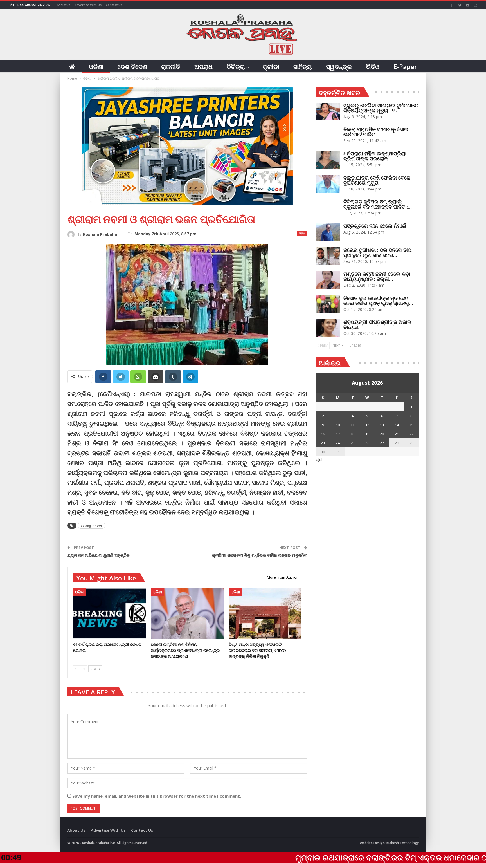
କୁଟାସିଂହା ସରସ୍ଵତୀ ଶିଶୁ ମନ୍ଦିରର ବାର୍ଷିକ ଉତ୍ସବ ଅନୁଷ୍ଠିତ (259, 555)
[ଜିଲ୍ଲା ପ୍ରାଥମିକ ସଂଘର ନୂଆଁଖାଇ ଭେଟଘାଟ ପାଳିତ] (328, 136)
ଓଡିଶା (96, 66)
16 (323, 433)
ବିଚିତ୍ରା (236, 66)
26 (367, 442)
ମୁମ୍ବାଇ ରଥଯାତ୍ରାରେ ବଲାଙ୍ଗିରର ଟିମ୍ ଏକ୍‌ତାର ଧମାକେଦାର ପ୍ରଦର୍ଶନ (352, 857)
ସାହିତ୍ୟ (302, 66)
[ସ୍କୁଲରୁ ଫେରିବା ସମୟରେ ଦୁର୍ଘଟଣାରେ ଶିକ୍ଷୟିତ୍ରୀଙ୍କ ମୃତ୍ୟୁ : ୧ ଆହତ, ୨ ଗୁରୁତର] (328, 112)
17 (338, 433)
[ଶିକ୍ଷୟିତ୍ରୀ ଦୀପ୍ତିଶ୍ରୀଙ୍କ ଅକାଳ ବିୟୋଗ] (328, 328)
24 (338, 442)
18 (352, 433)
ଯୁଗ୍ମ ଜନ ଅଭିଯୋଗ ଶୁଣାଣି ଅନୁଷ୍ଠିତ (98, 555)
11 (352, 424)
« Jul (319, 459)
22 (411, 433)
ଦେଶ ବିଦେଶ (132, 66)
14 (397, 424)
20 (382, 433)
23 (323, 442)
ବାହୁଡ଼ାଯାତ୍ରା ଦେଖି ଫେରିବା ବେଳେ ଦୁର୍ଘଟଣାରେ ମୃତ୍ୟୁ (376, 180)
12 (367, 424)
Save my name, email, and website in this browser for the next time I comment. (156, 796)
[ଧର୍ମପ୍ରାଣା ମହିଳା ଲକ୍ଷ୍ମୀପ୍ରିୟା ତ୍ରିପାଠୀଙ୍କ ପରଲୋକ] (328, 160)
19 (367, 433)
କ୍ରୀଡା (271, 66)
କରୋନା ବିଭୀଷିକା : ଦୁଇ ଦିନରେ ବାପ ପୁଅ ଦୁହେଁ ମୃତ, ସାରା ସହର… (377, 252)
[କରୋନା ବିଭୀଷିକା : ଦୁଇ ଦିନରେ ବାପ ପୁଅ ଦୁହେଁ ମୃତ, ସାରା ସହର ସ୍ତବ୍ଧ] (328, 256)
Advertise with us (88, 5)
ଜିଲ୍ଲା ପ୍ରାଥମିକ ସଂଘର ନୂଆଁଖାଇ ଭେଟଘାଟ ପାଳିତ (375, 132)
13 (382, 424)
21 (397, 433)
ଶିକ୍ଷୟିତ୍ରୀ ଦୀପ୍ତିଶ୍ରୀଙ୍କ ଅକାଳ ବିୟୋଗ (377, 324)
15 (411, 424)
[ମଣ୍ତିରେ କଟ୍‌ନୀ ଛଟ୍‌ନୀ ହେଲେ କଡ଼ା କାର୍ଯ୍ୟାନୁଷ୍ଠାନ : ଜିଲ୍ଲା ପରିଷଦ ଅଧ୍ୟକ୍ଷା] (328, 280)
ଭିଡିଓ (372, 66)
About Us (63, 5)
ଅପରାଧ (203, 66)
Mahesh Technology (402, 842)
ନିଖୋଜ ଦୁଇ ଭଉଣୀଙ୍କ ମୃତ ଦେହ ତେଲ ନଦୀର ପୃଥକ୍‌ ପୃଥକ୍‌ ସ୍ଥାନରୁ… (378, 300)
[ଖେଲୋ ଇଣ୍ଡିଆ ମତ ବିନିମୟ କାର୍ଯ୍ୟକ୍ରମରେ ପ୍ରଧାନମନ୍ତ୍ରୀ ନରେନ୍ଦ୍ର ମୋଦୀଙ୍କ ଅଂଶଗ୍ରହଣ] (187, 613)
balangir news (91, 526)
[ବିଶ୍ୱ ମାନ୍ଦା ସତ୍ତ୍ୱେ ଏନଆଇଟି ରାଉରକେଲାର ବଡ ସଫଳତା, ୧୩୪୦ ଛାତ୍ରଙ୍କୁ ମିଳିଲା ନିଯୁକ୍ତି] (265, 613)
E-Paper (405, 66)
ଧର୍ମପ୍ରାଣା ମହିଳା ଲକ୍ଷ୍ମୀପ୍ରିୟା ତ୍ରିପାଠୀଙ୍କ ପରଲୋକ (374, 156)
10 (338, 424)
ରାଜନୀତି (170, 66)
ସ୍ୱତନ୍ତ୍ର (339, 66)
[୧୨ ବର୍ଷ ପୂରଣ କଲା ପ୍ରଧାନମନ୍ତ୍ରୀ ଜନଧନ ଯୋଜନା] (109, 613)
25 (352, 442)
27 (382, 442)
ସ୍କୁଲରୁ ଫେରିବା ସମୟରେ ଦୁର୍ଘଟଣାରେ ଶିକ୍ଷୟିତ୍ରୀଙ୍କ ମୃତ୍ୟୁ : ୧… (381, 108)
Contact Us (114, 5)
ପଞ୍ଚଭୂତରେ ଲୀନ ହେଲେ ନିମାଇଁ (374, 225)
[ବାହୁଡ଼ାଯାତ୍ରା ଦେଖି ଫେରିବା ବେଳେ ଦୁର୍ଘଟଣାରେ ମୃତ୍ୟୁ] (328, 184)
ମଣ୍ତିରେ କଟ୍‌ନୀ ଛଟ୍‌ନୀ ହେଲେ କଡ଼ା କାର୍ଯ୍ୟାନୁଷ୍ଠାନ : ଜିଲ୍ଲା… (376, 276)
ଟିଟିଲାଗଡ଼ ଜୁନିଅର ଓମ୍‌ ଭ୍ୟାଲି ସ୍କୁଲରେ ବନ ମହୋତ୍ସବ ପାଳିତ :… (377, 204)
